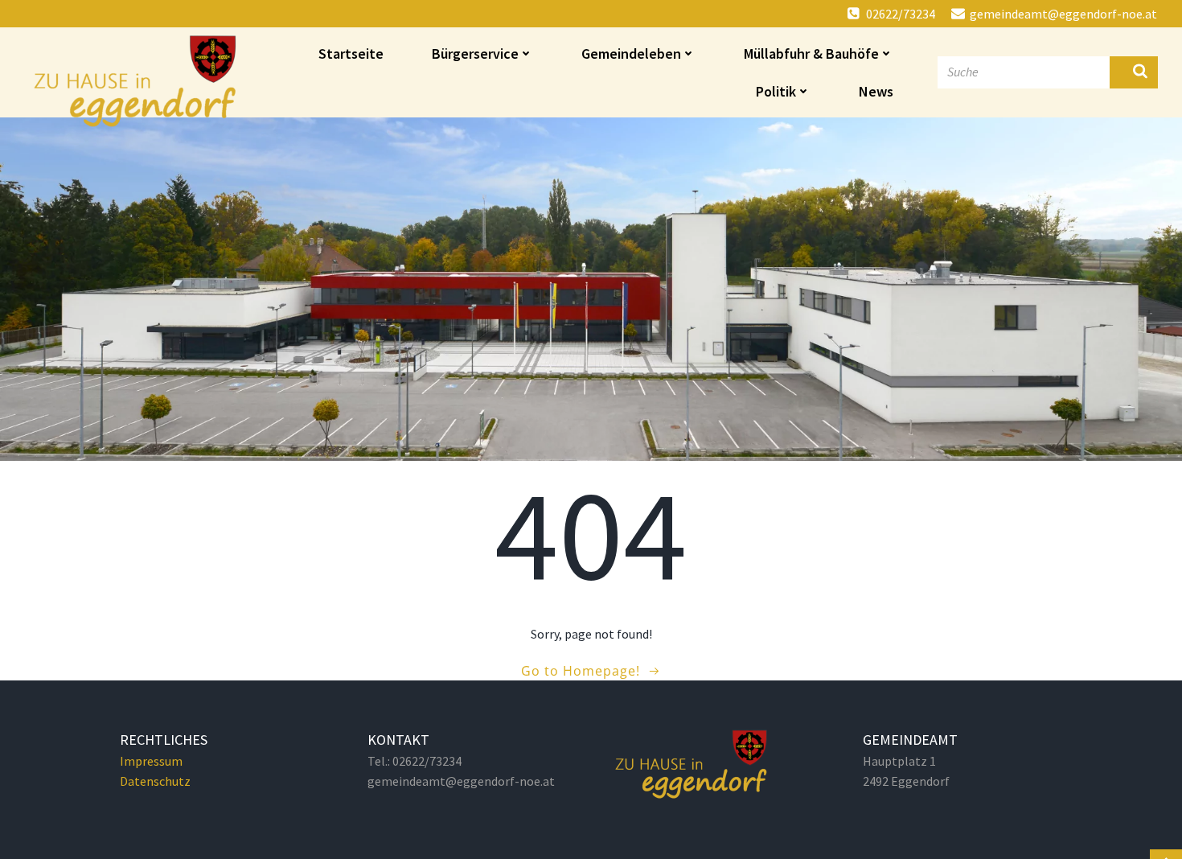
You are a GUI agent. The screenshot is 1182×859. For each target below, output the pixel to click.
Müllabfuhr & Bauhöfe (811, 53)
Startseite (351, 53)
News (876, 91)
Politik (776, 91)
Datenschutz (155, 781)
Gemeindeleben (631, 53)
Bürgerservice (475, 53)
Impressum (151, 761)
